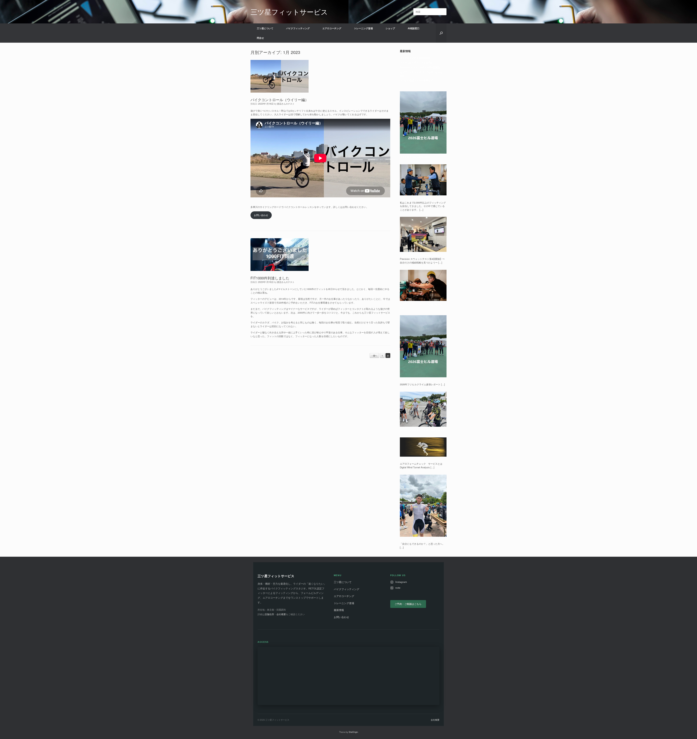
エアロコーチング (331, 28)
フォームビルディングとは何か (416, 62)
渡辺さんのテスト (285, 103)
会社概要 (281, 614)
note (397, 587)
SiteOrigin (353, 731)
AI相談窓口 (413, 28)
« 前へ (374, 355)
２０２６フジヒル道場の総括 (415, 57)
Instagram (401, 582)
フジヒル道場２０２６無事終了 (416, 80)
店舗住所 (269, 614)
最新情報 (339, 610)
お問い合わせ (261, 215)
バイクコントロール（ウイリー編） (279, 99)
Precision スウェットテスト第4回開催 (420, 67)
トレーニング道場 (363, 28)
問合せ (260, 38)
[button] (441, 33)
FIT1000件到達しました (269, 278)
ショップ (390, 28)
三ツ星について (265, 28)
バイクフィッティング (298, 28)
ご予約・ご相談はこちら (408, 604)
